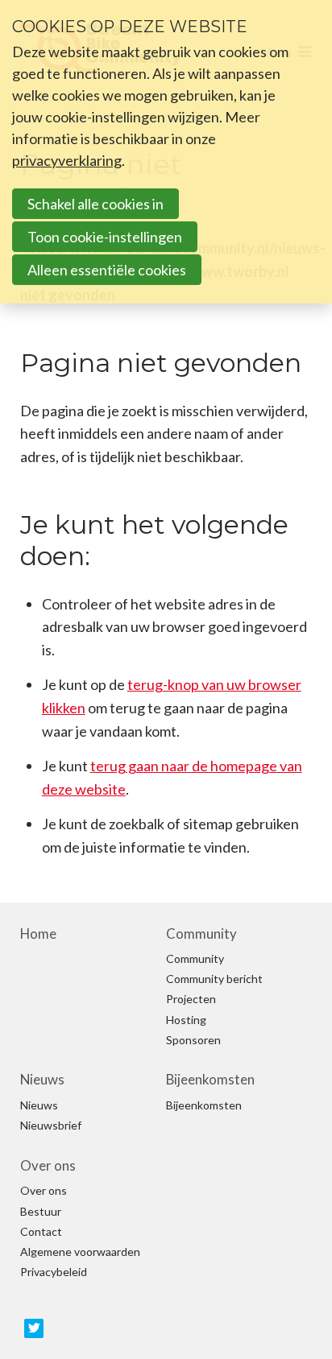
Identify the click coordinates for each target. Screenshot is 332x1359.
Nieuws (42, 1080)
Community (201, 934)
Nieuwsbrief (50, 1125)
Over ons (48, 1166)
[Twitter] (34, 1328)
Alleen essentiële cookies (106, 270)
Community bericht (214, 979)
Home (38, 934)
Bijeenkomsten (210, 1080)
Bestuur (40, 1211)
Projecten (191, 999)
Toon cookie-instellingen (104, 237)
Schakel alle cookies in (95, 204)
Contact (41, 1231)
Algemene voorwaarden (80, 1251)
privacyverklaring (67, 160)
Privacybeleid (53, 1272)
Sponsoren (193, 1040)
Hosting (186, 1020)
